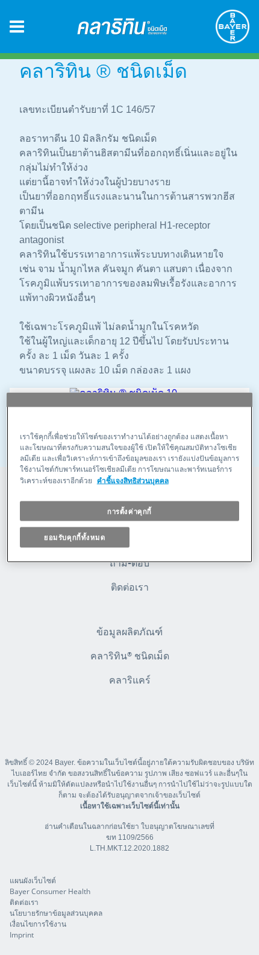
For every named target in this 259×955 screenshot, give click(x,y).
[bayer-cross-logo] (232, 26)
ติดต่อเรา (130, 586)
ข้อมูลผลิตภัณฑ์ (129, 631)
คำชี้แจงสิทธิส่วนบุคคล (133, 479)
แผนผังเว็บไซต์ (33, 880)
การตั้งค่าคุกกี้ (129, 511)
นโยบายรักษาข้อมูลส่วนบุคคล (56, 913)
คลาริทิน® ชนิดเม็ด (129, 655)
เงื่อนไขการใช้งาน (38, 924)
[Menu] (17, 27)
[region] (130, 477)
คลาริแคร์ (130, 679)
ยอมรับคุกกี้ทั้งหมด (74, 537)
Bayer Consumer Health (50, 891)
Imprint (22, 935)
